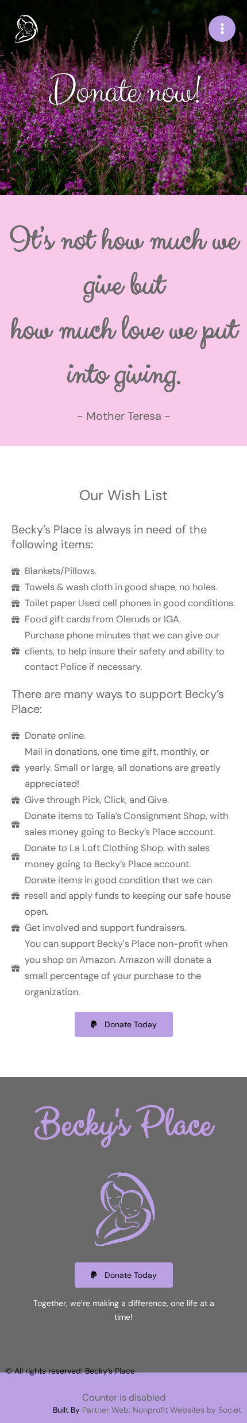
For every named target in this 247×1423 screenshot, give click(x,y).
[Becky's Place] (25, 28)
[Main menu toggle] (222, 28)
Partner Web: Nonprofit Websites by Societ (161, 1410)
